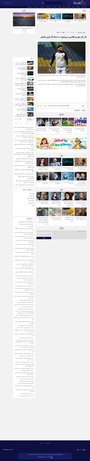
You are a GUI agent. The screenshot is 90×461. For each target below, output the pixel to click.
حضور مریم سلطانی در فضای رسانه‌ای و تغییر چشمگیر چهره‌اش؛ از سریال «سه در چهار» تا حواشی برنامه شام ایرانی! (42, 221)
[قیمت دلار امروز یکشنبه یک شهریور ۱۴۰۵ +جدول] (55, 212)
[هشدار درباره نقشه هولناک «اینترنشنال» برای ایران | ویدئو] (30, 114)
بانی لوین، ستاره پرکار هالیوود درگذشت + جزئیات (24, 315)
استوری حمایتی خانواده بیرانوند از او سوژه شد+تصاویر (67, 130)
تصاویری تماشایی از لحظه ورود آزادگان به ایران (24, 28)
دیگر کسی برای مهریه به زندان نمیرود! (26, 370)
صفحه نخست (84, 7)
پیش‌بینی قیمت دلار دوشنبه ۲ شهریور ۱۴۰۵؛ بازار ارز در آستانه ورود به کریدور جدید (20, 63)
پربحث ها (17, 119)
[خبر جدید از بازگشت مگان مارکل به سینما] (42, 176)
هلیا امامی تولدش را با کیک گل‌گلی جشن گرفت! (43, 202)
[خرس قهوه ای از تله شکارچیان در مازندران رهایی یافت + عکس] (30, 104)
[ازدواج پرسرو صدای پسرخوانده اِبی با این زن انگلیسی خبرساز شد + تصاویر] (81, 176)
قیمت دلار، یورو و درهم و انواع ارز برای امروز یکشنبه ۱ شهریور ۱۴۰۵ (20, 84)
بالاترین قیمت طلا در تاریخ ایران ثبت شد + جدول (20, 99)
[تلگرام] (40, 106)
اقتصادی (78, 7)
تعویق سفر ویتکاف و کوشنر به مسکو (26, 307)
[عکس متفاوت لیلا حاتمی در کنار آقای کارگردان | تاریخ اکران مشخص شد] (68, 196)
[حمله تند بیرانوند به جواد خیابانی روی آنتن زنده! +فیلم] (42, 122)
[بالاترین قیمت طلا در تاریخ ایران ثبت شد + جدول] (30, 99)
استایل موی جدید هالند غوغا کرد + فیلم (56, 168)
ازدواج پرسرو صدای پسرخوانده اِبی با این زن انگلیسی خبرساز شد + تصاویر (80, 183)
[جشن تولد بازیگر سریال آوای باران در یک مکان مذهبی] (81, 212)
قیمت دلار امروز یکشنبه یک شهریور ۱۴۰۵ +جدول (55, 218)
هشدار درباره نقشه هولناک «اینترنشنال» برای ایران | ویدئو (20, 115)
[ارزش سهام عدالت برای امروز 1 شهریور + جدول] (30, 78)
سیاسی (73, 7)
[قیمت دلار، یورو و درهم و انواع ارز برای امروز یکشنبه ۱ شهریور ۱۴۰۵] (30, 84)
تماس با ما (9, 3)
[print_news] (45, 106)
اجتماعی (64, 7)
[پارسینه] (79, 3)
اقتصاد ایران (31, 194)
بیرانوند (83, 110)
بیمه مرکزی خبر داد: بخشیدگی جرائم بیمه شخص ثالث (23, 304)
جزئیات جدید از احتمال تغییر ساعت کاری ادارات (25, 327)
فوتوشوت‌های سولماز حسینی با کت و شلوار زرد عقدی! (56, 203)
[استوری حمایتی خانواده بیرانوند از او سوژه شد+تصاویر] (68, 122)
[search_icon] (43, 3)
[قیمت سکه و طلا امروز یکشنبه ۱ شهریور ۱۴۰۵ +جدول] (43, 16)
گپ (85, 449)
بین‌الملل (69, 7)
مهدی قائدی (77, 110)
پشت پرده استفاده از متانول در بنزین (26, 379)
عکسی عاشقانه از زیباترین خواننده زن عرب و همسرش (43, 168)
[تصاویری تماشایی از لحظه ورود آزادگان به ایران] (24, 19)
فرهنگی (59, 7)
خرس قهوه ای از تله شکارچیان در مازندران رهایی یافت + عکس (20, 104)
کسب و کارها (30, 7)
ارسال (44, 238)
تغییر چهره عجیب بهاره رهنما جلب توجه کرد (55, 182)
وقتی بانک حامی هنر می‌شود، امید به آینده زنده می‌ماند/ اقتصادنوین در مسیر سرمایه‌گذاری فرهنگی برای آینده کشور (24, 342)
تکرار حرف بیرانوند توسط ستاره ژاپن (80, 129)
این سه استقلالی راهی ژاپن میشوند (27, 393)
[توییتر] (38, 106)
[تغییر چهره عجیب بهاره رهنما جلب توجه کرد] (55, 176)
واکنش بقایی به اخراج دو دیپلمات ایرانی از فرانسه (24, 376)
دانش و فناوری (49, 7)
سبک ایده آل (31, 196)
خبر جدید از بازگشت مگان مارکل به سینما (43, 182)
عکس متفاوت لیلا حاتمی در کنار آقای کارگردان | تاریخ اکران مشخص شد (68, 203)
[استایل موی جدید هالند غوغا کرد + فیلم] (55, 162)
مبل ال (33, 205)
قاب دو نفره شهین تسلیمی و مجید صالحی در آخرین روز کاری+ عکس (80, 203)
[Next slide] (33, 19)
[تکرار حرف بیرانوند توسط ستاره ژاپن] (81, 122)
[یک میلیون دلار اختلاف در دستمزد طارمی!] (30, 89)
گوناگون (84, 10)
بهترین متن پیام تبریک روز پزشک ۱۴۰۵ (55, 21)
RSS (5, 3)
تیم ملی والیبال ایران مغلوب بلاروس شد (26, 300)
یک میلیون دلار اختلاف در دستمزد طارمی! (21, 89)
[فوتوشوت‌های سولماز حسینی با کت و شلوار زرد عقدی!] (55, 196)
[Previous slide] (14, 19)
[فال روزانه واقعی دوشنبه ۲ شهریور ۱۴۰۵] (68, 16)
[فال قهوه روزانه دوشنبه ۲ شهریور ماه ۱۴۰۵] (80, 16)
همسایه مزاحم (30, 226)
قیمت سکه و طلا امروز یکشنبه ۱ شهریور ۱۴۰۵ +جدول (42, 21)
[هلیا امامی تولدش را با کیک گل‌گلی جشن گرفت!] (42, 196)
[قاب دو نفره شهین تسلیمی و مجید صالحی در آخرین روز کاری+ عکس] (81, 196)
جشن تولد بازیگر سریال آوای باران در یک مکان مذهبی (80, 218)
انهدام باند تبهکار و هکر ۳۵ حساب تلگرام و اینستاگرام (24, 353)
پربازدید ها (29, 119)
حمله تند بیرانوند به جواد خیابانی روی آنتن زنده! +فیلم (41, 129)
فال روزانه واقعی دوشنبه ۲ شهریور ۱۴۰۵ (67, 21)
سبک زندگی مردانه (30, 198)
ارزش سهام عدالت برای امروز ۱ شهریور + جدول (20, 79)
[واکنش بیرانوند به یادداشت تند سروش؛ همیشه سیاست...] (55, 122)
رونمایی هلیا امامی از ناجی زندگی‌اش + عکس (24, 185)
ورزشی (55, 7)
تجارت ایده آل (31, 201)
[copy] (83, 105)
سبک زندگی (42, 7)
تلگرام (80, 449)
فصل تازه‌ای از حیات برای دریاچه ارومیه (26, 356)
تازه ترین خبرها (31, 203)
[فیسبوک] (43, 106)
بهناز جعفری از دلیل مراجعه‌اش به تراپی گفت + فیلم (24, 276)
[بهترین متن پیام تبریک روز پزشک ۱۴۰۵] (55, 16)
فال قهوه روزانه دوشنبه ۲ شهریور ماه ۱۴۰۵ (80, 21)
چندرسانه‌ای (36, 7)
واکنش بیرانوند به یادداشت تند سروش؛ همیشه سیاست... (54, 130)
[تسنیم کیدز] (61, 144)
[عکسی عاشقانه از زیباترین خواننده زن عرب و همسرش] (42, 162)
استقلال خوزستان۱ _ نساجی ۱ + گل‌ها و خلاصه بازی (24, 286)
